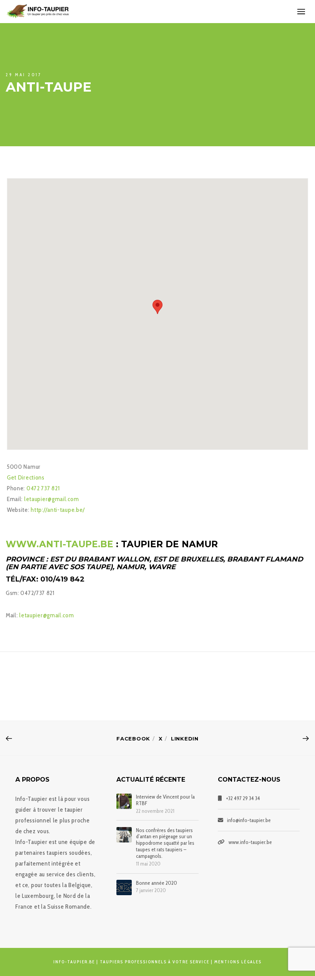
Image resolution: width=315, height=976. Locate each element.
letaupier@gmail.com (51, 499)
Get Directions (26, 477)
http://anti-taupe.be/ (58, 509)
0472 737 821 (43, 488)
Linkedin (185, 738)
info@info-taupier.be (249, 820)
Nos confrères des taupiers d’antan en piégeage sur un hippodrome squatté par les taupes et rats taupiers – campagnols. (165, 843)
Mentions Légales (238, 961)
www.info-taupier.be (250, 842)
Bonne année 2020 (156, 883)
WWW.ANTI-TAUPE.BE (61, 544)
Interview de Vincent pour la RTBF (165, 800)
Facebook (133, 738)
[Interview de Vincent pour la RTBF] (124, 801)
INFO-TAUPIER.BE (74, 961)
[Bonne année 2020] (124, 887)
